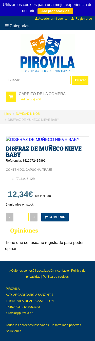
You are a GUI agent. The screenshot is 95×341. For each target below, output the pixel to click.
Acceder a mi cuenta (52, 18)
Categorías (19, 26)
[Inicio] (47, 53)
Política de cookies (56, 276)
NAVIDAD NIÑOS (28, 114)
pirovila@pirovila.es (19, 313)
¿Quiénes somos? (21, 270)
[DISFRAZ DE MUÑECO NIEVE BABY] (47, 140)
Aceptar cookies (55, 11)
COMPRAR (56, 217)
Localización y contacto (53, 270)
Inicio (7, 114)
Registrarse (83, 18)
